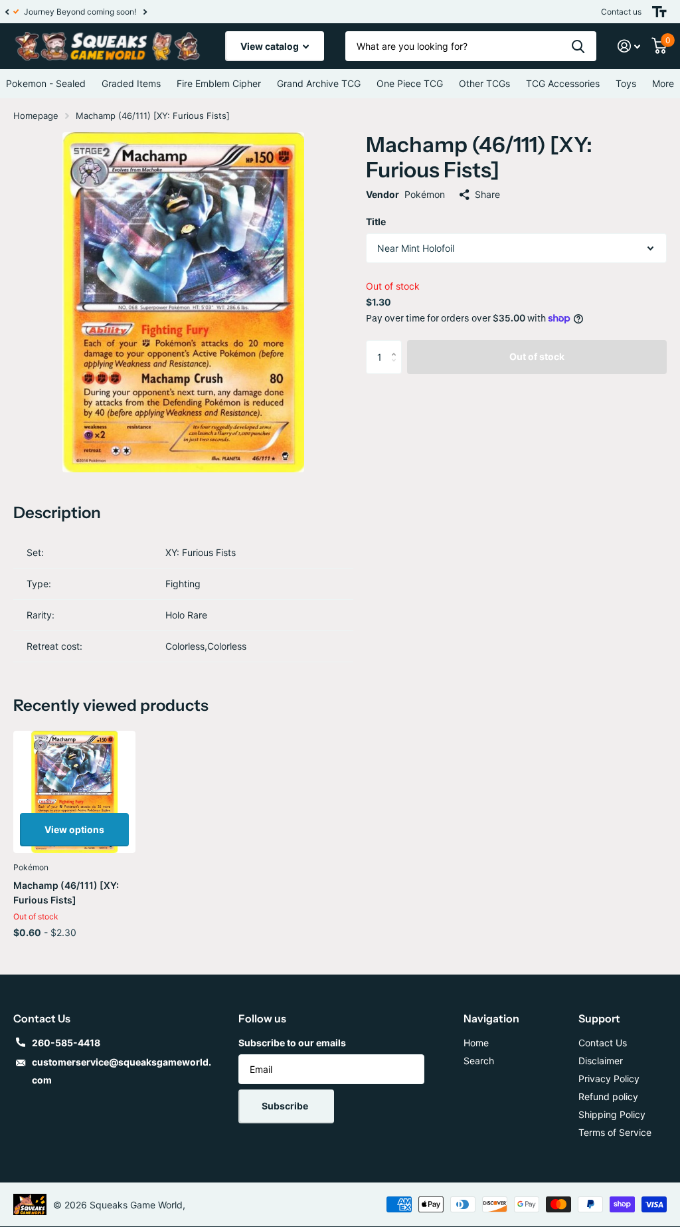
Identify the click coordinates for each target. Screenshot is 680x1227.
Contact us (621, 12)
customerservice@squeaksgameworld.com (121, 1070)
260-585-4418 (66, 1042)
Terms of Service (614, 1132)
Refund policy (608, 1096)
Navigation (491, 1018)
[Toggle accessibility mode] (659, 11)
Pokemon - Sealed (46, 83)
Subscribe (286, 1105)
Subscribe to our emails (292, 1042)
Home (476, 1042)
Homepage (35, 115)
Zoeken (578, 46)
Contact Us (602, 1042)
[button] (6, 11)
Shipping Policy (611, 1114)
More (663, 83)
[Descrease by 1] (396, 368)
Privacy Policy (608, 1078)
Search (479, 1060)
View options (74, 829)
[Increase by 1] (396, 345)
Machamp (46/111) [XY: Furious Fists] (66, 892)
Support (599, 1018)
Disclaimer (600, 1060)
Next (138, 11)
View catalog (270, 46)
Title (376, 221)
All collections (131, 83)
